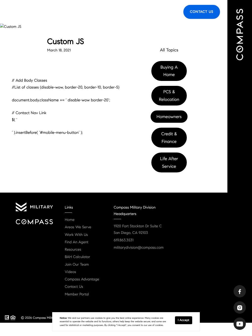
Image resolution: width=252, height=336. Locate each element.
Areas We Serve (77, 12)
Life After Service (169, 162)
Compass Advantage (82, 279)
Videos (70, 272)
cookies (99, 318)
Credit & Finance (169, 137)
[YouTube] (240, 324)
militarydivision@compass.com (139, 247)
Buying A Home (169, 70)
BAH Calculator (77, 257)
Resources (149, 12)
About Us (104, 12)
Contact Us (201, 12)
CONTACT (63, 78)
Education (127, 12)
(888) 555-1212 (94, 78)
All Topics (169, 50)
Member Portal (77, 294)
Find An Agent (76, 242)
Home (70, 220)
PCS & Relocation (169, 95)
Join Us (170, 12)
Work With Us (76, 235)
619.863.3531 (123, 240)
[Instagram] (240, 307)
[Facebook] (240, 291)
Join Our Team (77, 264)
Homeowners (169, 116)
